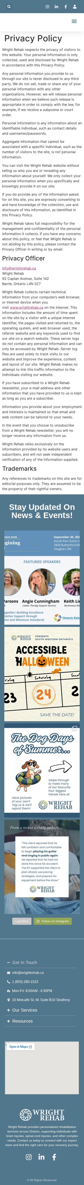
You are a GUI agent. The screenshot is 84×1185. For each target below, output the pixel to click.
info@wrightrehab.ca (19, 268)
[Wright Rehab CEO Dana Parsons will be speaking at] (42, 578)
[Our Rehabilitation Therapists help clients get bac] (42, 867)
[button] (9, 6)
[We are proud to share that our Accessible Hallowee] (42, 674)
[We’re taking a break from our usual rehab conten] (42, 770)
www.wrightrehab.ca (26, 307)
